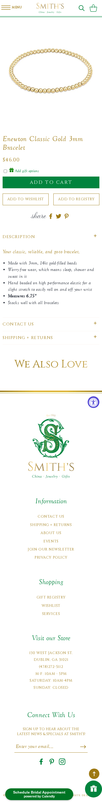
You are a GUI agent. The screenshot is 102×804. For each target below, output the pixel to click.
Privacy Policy (51, 557)
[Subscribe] (83, 747)
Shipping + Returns (51, 524)
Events (50, 541)
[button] (81, 8)
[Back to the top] (94, 774)
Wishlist (51, 605)
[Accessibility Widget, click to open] (93, 402)
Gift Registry (51, 597)
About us (51, 532)
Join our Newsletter (51, 549)
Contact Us (51, 516)
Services (51, 613)
